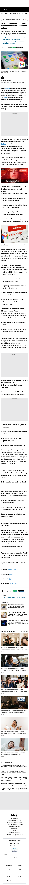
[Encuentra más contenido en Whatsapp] (9, 47)
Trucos (23, 597)
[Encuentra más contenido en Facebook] (2, 47)
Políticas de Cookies (14, 845)
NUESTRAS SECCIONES (14, 862)
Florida (2, 13)
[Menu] (2, 9)
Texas (11, 13)
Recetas (20, 876)
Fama (9, 873)
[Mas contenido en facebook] (12, 857)
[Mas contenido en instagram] (17, 857)
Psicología (21, 13)
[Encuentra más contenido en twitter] (5, 47)
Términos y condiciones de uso (14, 840)
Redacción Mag (7, 80)
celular (14, 597)
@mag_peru (13, 583)
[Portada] (14, 817)
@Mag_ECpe (12, 569)
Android (9, 597)
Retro (20, 873)
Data (20, 869)
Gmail (3, 597)
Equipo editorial (14, 818)
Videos (20, 865)
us (9, 869)
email (18, 597)
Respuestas (9, 865)
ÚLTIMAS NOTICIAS (7, 762)
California (6, 13)
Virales (9, 876)
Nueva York (15, 13)
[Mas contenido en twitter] (14, 857)
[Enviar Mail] (2, 80)
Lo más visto (5, 602)
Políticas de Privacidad (14, 843)
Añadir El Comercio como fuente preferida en (15, 19)
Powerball (26, 13)
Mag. (11, 574)
